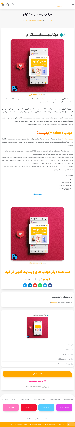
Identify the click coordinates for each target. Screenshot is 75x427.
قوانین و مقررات (68, 399)
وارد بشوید (54, 302)
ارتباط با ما (5, 399)
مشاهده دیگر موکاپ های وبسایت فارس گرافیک (37, 272)
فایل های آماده (33, 20)
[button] (13, 4)
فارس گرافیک (46, 99)
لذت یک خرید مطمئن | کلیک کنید (37, 419)
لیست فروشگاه (25, 399)
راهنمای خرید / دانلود (39, 399)
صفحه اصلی (48, 20)
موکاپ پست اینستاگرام (37, 14)
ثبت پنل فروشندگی (55, 399)
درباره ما (14, 399)
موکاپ (26, 20)
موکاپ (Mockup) (60, 133)
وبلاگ (41, 20)
